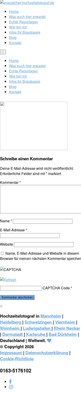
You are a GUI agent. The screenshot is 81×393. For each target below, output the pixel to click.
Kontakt (15, 42)
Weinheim (10, 328)
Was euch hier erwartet (27, 16)
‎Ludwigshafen (37, 328)
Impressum (11, 353)
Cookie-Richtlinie (17, 359)
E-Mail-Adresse (13, 229)
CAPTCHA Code (56, 287)
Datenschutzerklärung (46, 353)
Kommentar (10, 182)
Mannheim (50, 316)
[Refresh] (8, 279)
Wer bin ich (18, 27)
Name (6, 220)
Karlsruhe (36, 334)
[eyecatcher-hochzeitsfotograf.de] (27, 2)
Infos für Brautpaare (24, 32)
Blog (12, 37)
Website (6, 244)
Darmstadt (13, 334)
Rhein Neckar (67, 328)
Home (14, 11)
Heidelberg (11, 322)
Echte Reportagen (23, 21)
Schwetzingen (39, 322)
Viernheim (65, 322)
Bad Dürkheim (63, 334)
